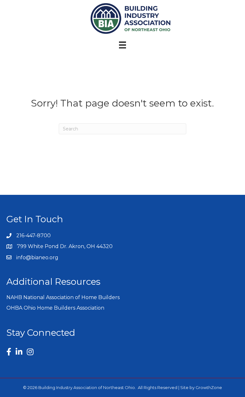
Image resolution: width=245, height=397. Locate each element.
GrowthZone (209, 387)
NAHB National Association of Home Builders (63, 297)
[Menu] (122, 45)
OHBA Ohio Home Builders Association (55, 308)
